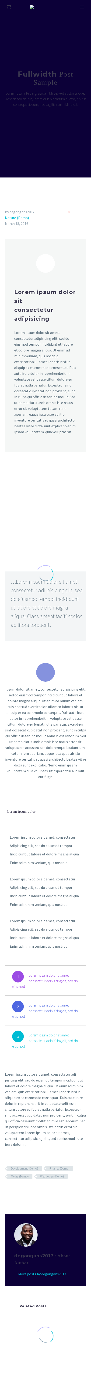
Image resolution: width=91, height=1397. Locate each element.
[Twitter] (15, 1190)
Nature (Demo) (17, 217)
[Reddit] (42, 1190)
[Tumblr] (28, 1190)
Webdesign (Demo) (52, 1176)
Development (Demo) (24, 1168)
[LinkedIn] (35, 1190)
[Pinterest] (21, 1190)
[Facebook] (8, 1190)
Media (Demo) (20, 1176)
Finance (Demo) (59, 1168)
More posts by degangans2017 (42, 1274)
